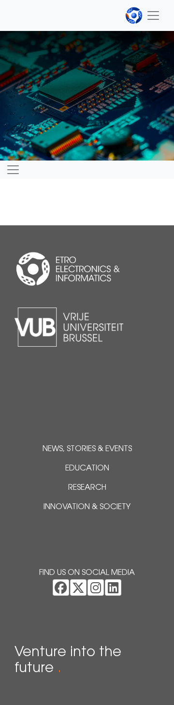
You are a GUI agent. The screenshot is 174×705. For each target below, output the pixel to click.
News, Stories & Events (87, 449)
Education (87, 468)
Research (87, 488)
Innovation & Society (87, 507)
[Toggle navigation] (142, 15)
